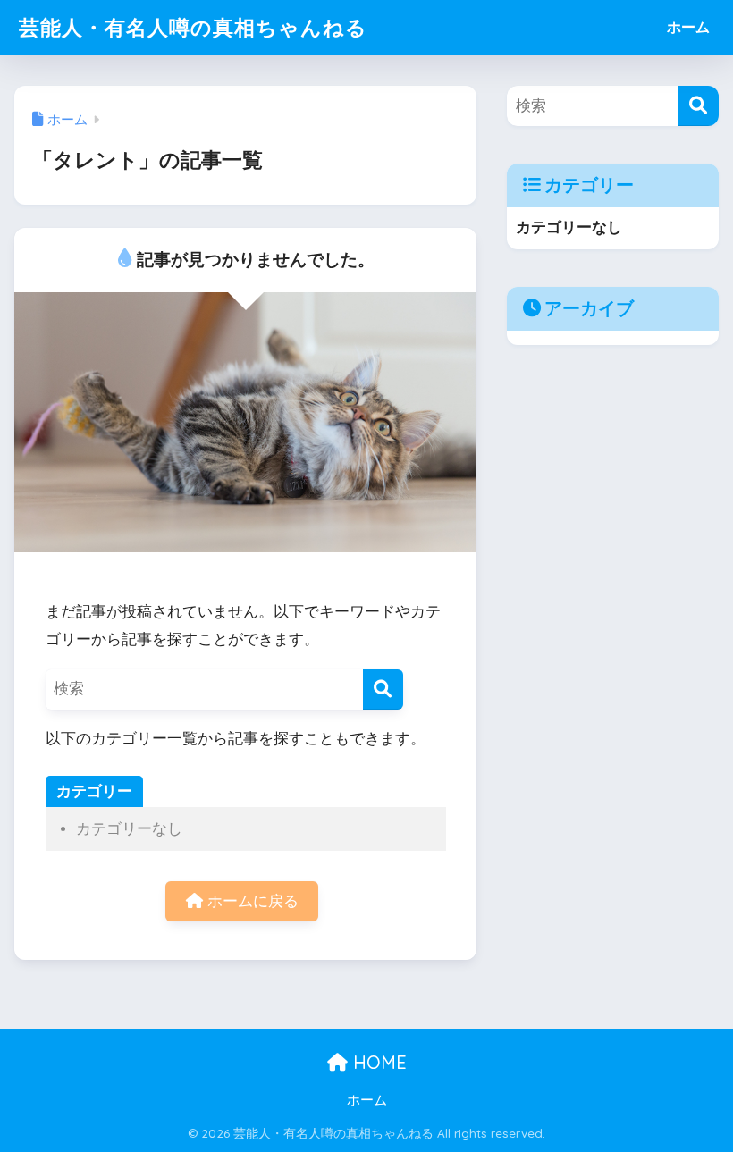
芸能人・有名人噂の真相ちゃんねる (193, 27)
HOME (377, 1062)
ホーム (688, 27)
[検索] (383, 689)
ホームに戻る (251, 901)
